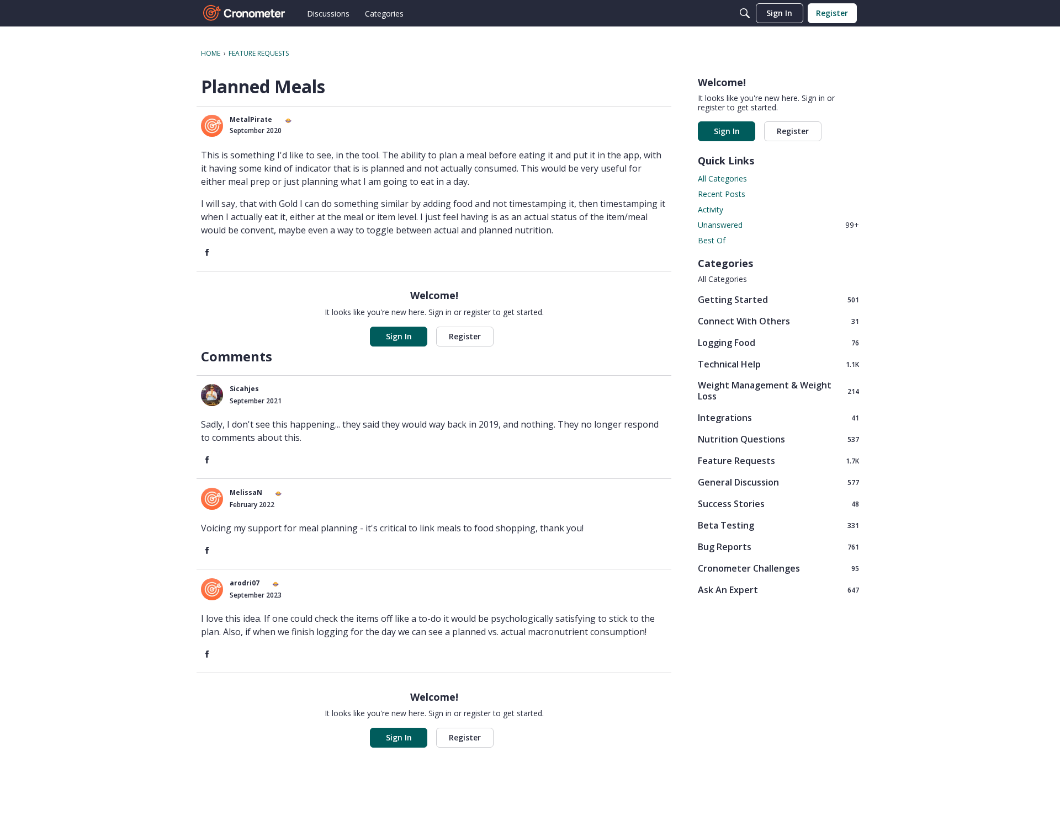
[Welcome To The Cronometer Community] (244, 13)
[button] (212, 126)
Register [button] (465, 336)
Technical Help (778, 364)
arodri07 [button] (244, 583)
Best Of (711, 240)
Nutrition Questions (778, 439)
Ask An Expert (778, 589)
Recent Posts (721, 194)
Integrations (778, 417)
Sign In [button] (399, 336)
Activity (710, 209)
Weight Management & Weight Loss (778, 391)
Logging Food (778, 342)
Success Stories (778, 503)
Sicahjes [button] (244, 388)
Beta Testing (778, 525)
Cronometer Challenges (778, 568)
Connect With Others (778, 321)
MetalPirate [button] (251, 119)
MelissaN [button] (246, 492)
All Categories (722, 178)
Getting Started (778, 299)
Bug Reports (778, 546)
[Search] (745, 13)
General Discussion (778, 482)
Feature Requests (778, 460)
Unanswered (778, 225)
